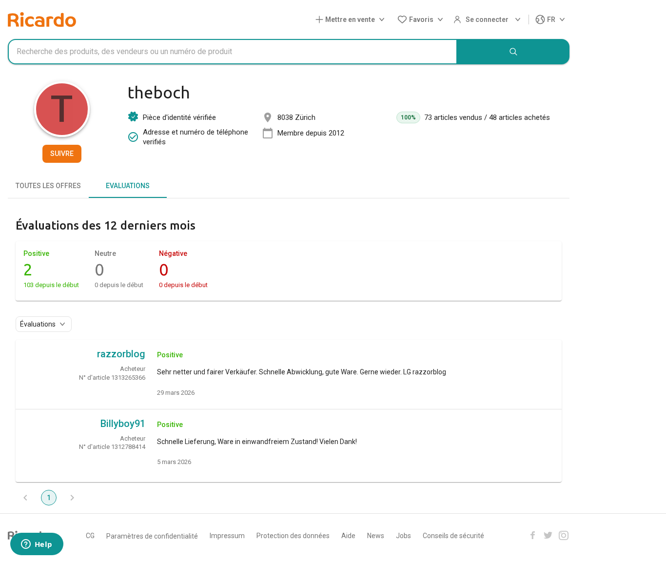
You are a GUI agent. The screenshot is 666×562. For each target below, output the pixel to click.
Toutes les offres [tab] (48, 186)
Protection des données (293, 536)
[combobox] (232, 51)
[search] (513, 51)
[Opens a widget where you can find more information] (36, 545)
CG (90, 536)
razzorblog (121, 354)
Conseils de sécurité (453, 536)
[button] (352, 20)
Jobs (403, 536)
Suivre (62, 153)
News (375, 536)
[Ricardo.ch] (42, 19)
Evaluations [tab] (128, 186)
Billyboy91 (122, 423)
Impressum (227, 536)
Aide (348, 536)
